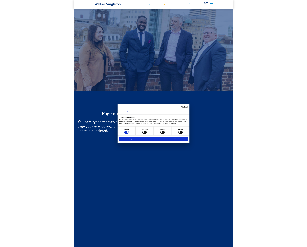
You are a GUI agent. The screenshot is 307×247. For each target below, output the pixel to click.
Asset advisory (174, 4)
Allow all (176, 139)
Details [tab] (153, 112)
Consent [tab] (129, 112)
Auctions (183, 4)
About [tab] (177, 112)
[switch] (144, 132)
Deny (130, 139)
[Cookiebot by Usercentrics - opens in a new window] (181, 107)
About (197, 4)
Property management (162, 4)
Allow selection (153, 139)
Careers (191, 4)
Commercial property (148, 4)
